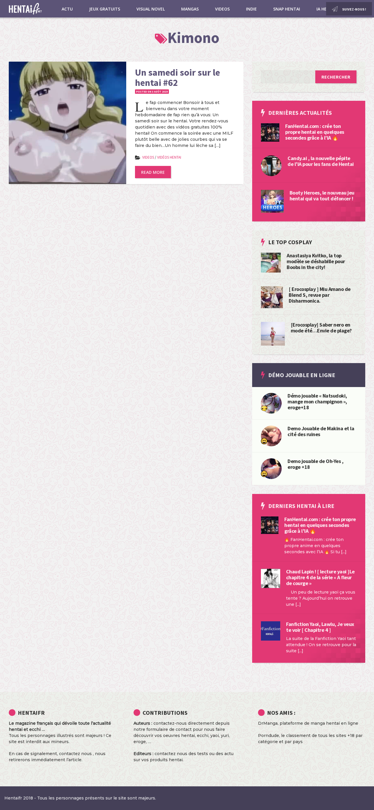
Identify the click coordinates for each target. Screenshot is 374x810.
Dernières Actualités (300, 112)
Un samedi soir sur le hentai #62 (177, 78)
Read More (153, 172)
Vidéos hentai (169, 157)
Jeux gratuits (104, 9)
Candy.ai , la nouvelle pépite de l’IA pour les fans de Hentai (321, 161)
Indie (251, 9)
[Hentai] (264, 440)
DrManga (268, 723)
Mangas (190, 9)
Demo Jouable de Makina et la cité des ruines (321, 431)
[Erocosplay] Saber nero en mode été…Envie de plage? (321, 327)
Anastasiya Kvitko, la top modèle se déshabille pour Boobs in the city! (316, 261)
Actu (67, 9)
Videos (222, 9)
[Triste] (264, 408)
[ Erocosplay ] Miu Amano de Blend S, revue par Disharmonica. (320, 295)
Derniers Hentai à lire (301, 505)
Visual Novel (150, 9)
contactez (165, 753)
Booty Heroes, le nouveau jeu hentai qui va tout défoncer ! (322, 195)
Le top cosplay (290, 242)
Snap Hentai (286, 9)
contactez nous (75, 753)
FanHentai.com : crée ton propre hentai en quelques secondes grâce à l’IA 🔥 (314, 132)
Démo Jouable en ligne (301, 375)
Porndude (268, 735)
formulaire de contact (169, 729)
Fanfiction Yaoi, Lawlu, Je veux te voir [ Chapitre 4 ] (320, 627)
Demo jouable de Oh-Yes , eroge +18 (315, 464)
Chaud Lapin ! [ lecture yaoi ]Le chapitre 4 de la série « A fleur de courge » (320, 577)
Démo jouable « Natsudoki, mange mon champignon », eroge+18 (317, 401)
